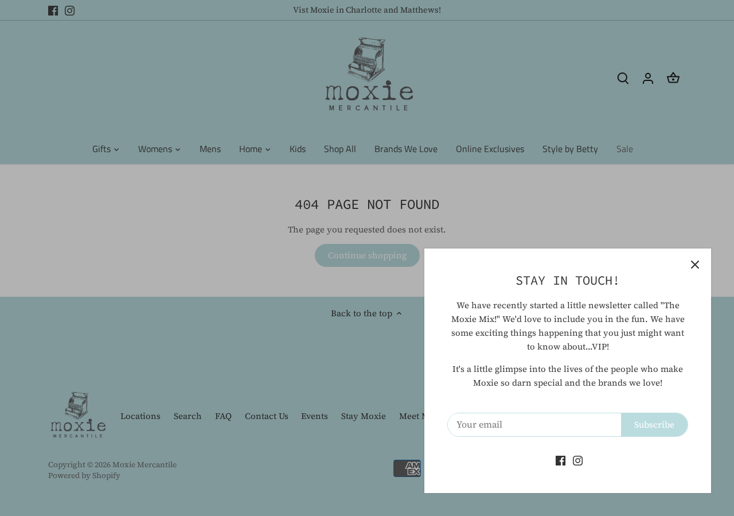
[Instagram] (578, 460)
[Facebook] (560, 460)
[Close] (695, 264)
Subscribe (654, 424)
